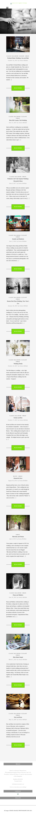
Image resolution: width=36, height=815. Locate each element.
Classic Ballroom (12, 56)
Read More (18, 88)
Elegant (24, 116)
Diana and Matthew (18, 595)
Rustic (15, 476)
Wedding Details (18, 363)
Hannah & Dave (18, 478)
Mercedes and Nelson (18, 536)
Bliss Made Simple (18, 657)
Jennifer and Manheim (18, 239)
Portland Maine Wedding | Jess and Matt (18, 58)
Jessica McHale (24, 60)
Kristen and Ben (18, 417)
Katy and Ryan (18, 717)
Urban (27, 56)
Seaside (21, 56)
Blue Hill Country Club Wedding (18, 120)
